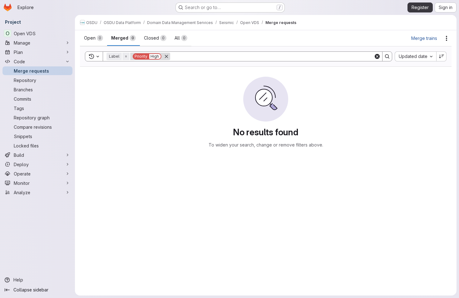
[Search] (387, 56)
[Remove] (166, 56)
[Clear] (377, 56)
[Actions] (447, 38)
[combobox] (415, 56)
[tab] (93, 38)
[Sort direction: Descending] (442, 56)
